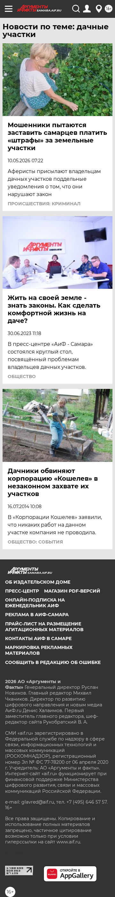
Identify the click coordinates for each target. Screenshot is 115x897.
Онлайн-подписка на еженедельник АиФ (35, 603)
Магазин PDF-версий (72, 591)
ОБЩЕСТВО (22, 376)
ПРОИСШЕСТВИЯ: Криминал (44, 203)
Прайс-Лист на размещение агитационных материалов (44, 626)
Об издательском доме (37, 582)
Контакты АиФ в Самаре (38, 638)
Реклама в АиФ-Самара (37, 614)
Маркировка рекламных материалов (39, 650)
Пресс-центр (22, 591)
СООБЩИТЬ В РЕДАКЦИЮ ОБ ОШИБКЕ (53, 662)
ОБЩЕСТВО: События (35, 542)
